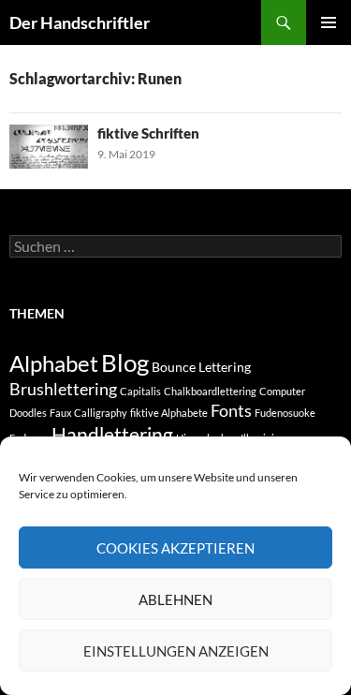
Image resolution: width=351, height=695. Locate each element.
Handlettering (112, 434)
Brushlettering (63, 388)
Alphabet (53, 363)
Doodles (28, 413)
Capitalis (140, 391)
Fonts (231, 410)
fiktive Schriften (148, 133)
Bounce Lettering (201, 367)
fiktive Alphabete (169, 413)
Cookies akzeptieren (175, 548)
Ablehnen (175, 599)
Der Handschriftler (79, 22)
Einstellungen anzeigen (176, 651)
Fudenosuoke (285, 413)
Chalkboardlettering (210, 391)
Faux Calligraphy (88, 413)
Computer (282, 391)
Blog (125, 362)
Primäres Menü (328, 22)
